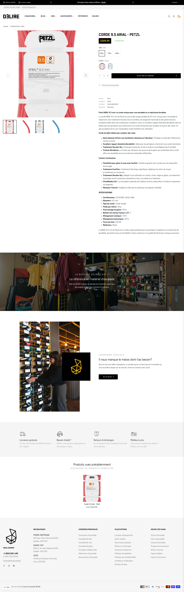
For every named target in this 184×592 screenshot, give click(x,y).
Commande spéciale (123, 543)
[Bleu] (110, 66)
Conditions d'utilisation (124, 561)
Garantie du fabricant (123, 550)
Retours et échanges (123, 546)
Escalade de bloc (85, 539)
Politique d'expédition (123, 554)
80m (117, 53)
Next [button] (85, 75)
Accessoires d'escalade (88, 557)
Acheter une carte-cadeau (12, 7)
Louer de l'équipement (29, 7)
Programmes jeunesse (160, 546)
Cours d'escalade (157, 539)
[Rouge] (102, 66)
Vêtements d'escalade (87, 554)
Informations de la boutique (110, 85)
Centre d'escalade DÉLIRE (31, 587)
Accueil (6, 26)
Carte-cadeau (120, 539)
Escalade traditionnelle (88, 550)
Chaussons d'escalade (87, 535)
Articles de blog (121, 564)
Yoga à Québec (156, 554)
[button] (51, 2)
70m (109, 53)
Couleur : (104, 61)
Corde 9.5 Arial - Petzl (92, 504)
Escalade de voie (85, 543)
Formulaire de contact (12, 561)
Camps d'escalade (158, 543)
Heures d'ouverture (158, 557)
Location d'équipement (124, 535)
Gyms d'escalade (158, 535)
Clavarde (104, 2)
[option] (46, 73)
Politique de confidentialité (125, 557)
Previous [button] (8, 75)
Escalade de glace (86, 546)
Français (174, 2)
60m (102, 53)
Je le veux (107, 377)
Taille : (102, 48)
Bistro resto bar (157, 550)
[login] (173, 16)
